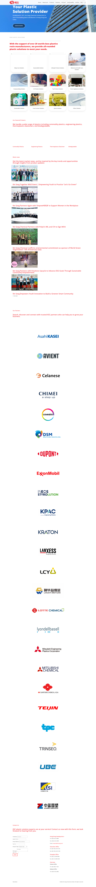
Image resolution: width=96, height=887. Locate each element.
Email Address (16, 841)
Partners (64, 2)
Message (15, 851)
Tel (13, 844)
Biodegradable (73, 146)
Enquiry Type (15, 846)
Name (14, 839)
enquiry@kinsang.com (58, 843)
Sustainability (70, 2)
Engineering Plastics (37, 146)
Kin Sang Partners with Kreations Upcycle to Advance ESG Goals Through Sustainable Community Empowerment (47, 272)
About (39, 2)
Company (15, 836)
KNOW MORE (19, 25)
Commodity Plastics (18, 146)
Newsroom (45, 2)
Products (52, 2)
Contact (77, 2)
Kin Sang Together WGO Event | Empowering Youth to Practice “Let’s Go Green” (45, 184)
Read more (48, 300)
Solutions (57, 2)
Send (15, 854)
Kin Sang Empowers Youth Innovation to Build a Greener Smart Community (43, 294)
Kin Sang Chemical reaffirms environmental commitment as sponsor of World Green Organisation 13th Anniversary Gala (47, 249)
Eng (81, 2)
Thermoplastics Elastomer (57, 146)
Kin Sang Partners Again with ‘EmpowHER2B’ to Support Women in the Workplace (45, 205)
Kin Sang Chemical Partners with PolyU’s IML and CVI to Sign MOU (39, 227)
